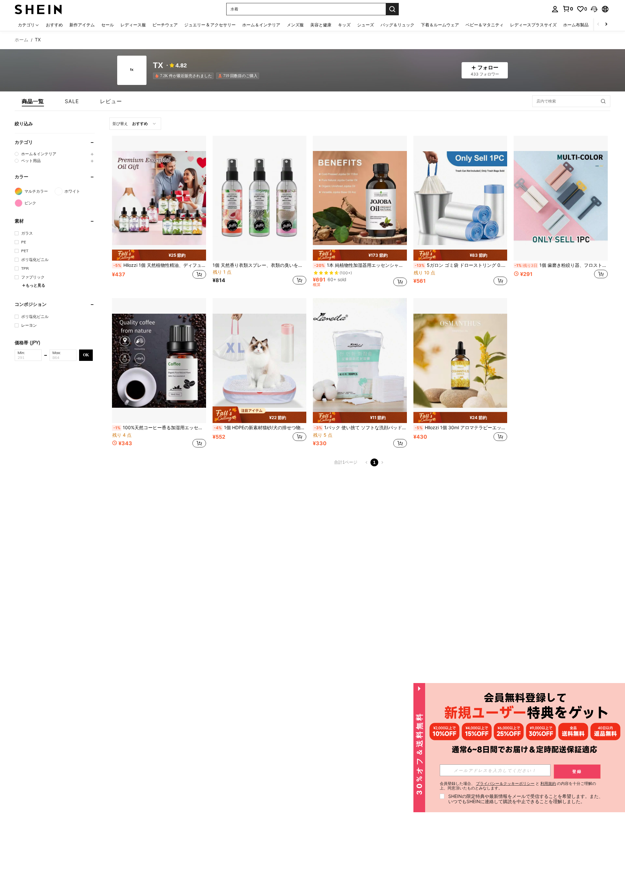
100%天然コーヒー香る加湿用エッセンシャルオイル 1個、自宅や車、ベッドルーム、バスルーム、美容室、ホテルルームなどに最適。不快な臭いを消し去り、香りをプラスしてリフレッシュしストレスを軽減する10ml (159, 427)
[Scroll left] (598, 24)
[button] (594, 9)
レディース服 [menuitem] (133, 24)
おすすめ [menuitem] (54, 24)
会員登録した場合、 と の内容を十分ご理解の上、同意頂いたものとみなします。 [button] (518, 785)
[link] (567, 9)
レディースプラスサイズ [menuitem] (533, 24)
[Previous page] (366, 462)
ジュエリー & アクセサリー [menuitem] (210, 24)
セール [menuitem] (107, 24)
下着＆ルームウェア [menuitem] (440, 24)
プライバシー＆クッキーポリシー (505, 783)
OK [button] (86, 354)
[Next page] (382, 462)
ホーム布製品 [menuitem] (576, 24)
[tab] (33, 101)
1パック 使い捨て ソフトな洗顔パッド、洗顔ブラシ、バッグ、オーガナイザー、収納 (360, 427)
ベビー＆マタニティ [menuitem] (484, 24)
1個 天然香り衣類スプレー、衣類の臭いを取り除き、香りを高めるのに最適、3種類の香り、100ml (260, 265)
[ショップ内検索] (603, 101)
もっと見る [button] (35, 285)
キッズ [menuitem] (344, 24)
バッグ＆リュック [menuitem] (397, 24)
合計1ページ (345, 462)
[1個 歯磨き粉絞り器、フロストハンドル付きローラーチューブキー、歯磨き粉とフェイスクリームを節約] (561, 198)
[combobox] (135, 124)
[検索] (392, 9)
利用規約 (548, 783)
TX (158, 66)
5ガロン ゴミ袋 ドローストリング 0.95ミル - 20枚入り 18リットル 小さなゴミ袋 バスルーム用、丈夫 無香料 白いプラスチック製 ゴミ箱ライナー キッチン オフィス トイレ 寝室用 (461, 265)
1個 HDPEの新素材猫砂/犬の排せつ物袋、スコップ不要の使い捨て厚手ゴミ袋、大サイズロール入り (260, 427)
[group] (55, 154)
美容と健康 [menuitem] (320, 24)
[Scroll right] (606, 24)
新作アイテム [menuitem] (82, 24)
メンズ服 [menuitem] (295, 24)
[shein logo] (38, 9)
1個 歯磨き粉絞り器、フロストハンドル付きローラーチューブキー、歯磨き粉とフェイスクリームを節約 (561, 265)
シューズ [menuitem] (365, 24)
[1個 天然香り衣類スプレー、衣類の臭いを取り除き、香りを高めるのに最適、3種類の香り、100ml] (260, 198)
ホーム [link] (21, 39)
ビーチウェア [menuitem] (165, 24)
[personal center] (555, 9)
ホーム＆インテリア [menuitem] (261, 24)
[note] (159, 255)
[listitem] (184, 76)
